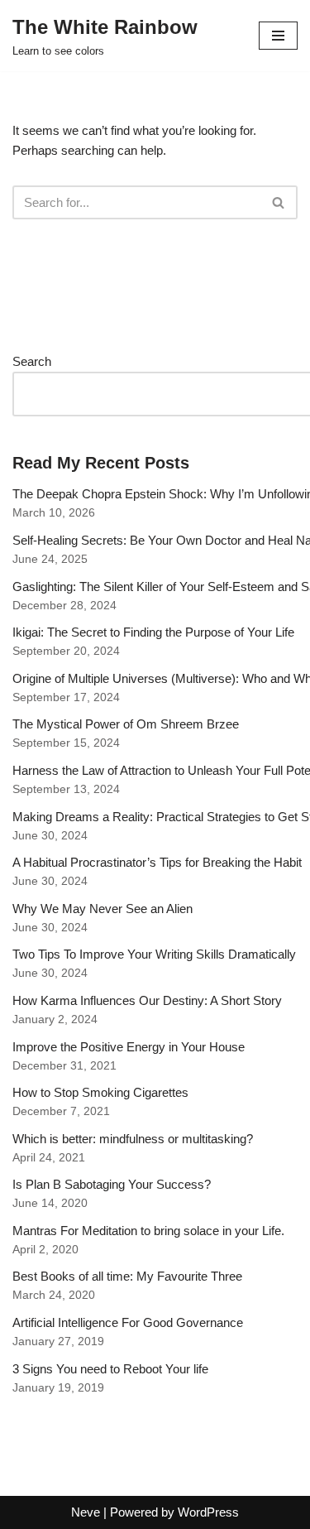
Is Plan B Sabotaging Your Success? (111, 1184)
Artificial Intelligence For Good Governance (127, 1322)
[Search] (279, 202)
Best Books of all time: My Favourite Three (127, 1276)
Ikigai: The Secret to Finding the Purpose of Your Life (153, 632)
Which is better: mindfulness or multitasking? (132, 1139)
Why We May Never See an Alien (102, 909)
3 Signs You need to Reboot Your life (110, 1369)
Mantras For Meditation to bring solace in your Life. (148, 1231)
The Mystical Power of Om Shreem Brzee (125, 724)
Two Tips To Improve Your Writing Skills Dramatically (154, 954)
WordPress (208, 1512)
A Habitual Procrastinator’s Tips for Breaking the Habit (157, 862)
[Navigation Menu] (278, 36)
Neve (85, 1512)
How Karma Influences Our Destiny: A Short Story (147, 1000)
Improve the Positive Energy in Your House (128, 1047)
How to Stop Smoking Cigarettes (100, 1092)
